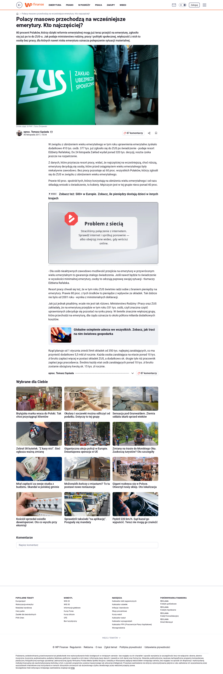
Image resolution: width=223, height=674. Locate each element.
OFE (65, 618)
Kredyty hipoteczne (168, 610)
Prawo (69, 5)
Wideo (123, 5)
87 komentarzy (135, 133)
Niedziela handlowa (24, 608)
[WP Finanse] (37, 5)
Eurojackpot (20, 601)
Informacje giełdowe (72, 608)
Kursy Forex (69, 611)
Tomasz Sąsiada (40, 131)
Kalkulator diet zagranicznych (124, 601)
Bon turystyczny (70, 621)
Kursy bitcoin (69, 614)
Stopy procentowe (119, 611)
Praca (98, 5)
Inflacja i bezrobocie (120, 608)
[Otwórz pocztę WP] (174, 5)
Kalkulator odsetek (119, 604)
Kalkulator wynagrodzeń (122, 621)
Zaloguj (194, 5)
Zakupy (111, 5)
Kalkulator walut (119, 618)
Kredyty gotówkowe (168, 604)
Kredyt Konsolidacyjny (169, 616)
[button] (182, 5)
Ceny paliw (20, 611)
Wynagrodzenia (118, 628)
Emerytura (55, 5)
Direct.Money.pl (166, 622)
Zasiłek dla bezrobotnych (26, 614)
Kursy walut (117, 614)
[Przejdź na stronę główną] (19, 7)
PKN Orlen (20, 618)
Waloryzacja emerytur (25, 604)
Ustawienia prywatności (156, 647)
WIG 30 (67, 604)
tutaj (72, 668)
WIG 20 (67, 601)
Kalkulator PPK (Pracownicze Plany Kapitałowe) (132, 624)
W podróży (84, 5)
